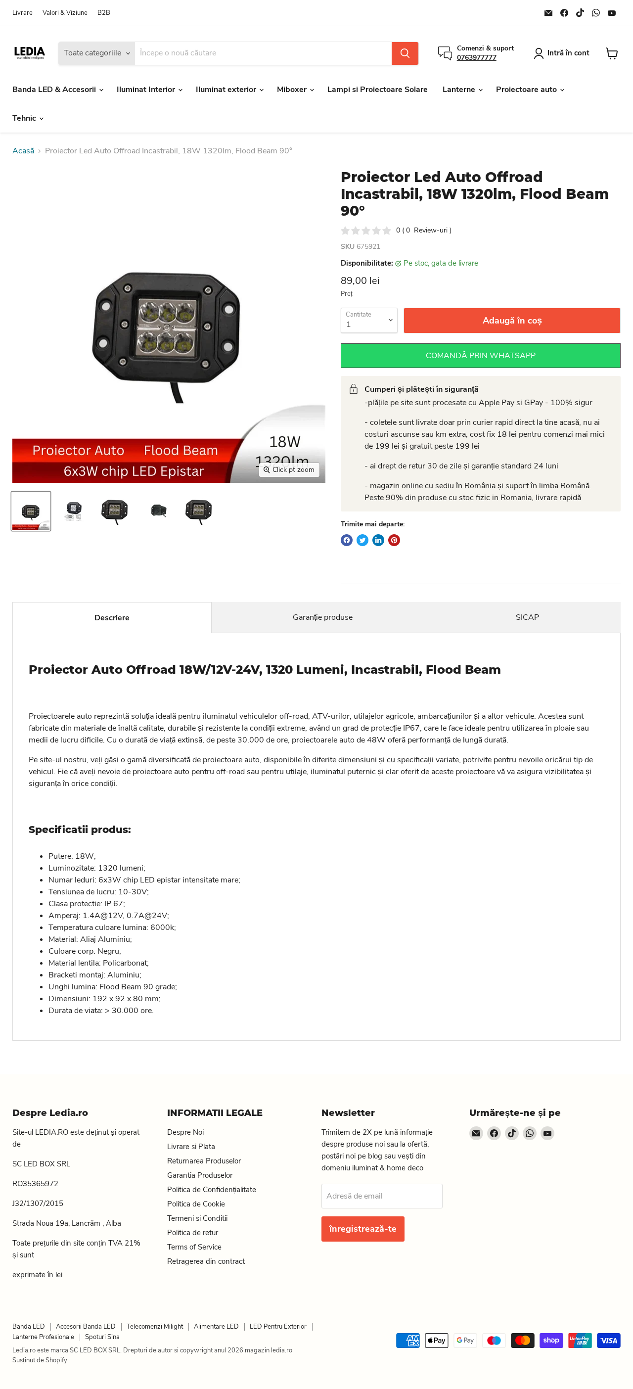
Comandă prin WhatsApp (481, 355)
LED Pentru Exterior (278, 1326)
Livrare (22, 13)
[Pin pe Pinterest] (394, 540)
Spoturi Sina (102, 1337)
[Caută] (405, 53)
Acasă (23, 150)
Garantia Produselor (199, 1175)
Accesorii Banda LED (86, 1326)
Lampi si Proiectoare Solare (377, 89)
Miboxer (293, 89)
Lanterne (460, 89)
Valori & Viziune (65, 13)
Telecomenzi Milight (155, 1326)
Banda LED (28, 1326)
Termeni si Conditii (197, 1218)
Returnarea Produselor (204, 1161)
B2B (103, 13)
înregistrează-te (363, 1229)
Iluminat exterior (227, 89)
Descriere (112, 617)
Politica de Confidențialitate (211, 1190)
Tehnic (25, 118)
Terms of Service (194, 1247)
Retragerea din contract (206, 1261)
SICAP (527, 617)
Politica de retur (192, 1233)
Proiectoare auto (527, 89)
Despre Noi (185, 1132)
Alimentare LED (216, 1326)
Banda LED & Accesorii (55, 89)
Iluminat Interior (147, 89)
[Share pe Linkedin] (378, 540)
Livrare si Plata (191, 1147)
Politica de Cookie (196, 1204)
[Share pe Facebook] (347, 540)
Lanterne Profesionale (43, 1337)
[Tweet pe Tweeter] (362, 540)
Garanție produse (323, 617)
